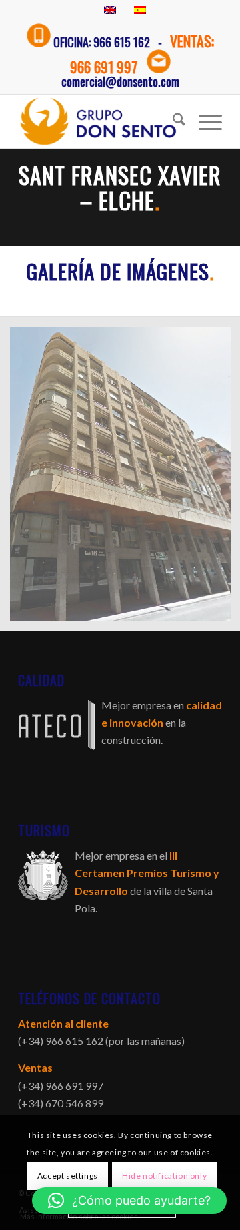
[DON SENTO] (99, 121)
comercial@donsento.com (120, 81)
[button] (129, 1200)
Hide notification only (164, 1176)
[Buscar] (172, 121)
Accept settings (67, 1176)
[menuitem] (172, 121)
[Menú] (203, 121)
